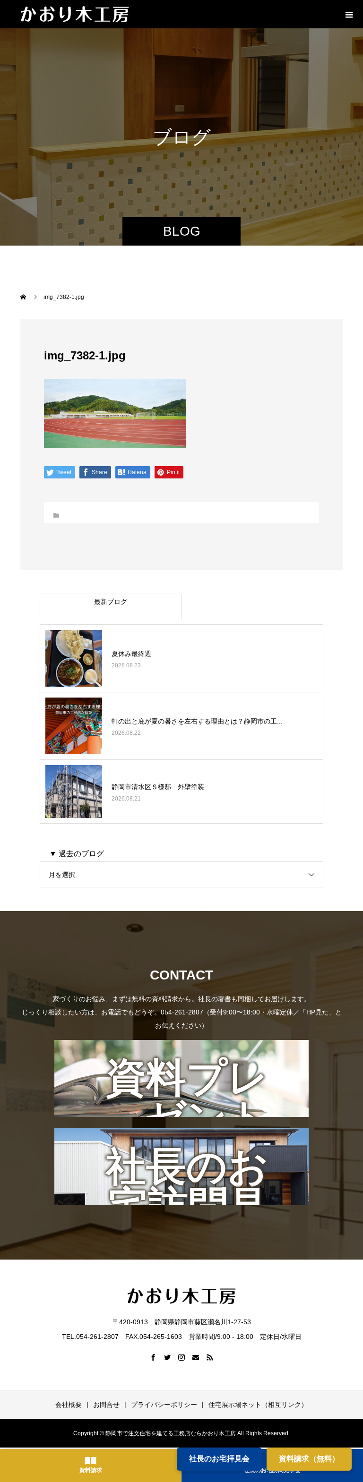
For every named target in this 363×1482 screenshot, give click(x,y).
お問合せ (106, 1404)
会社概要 (68, 1404)
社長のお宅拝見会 (219, 1459)
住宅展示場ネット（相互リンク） (258, 1404)
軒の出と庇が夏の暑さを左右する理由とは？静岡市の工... (197, 721)
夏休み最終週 (131, 653)
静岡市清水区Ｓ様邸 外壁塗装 (158, 787)
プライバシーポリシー (164, 1404)
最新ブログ (110, 601)
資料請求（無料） (309, 1459)
